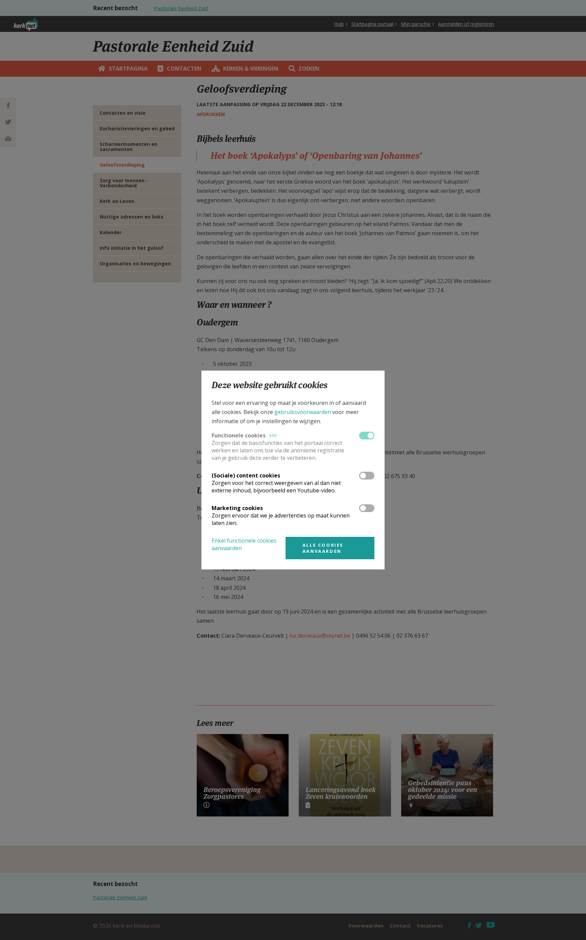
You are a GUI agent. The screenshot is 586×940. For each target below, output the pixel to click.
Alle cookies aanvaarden (323, 548)
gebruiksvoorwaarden (302, 412)
